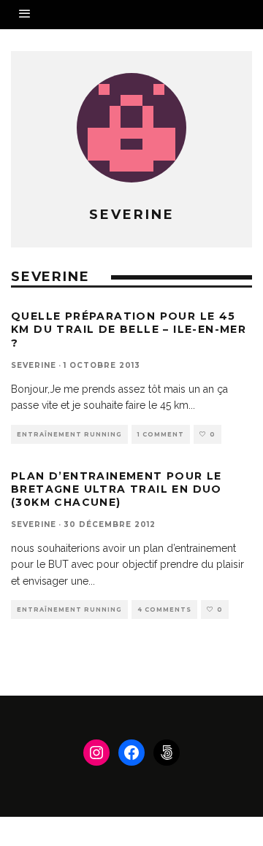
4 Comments (164, 609)
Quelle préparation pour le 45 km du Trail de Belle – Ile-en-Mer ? (128, 329)
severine (33, 365)
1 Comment (160, 434)
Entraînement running (69, 434)
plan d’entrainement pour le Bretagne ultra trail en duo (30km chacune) (116, 489)
